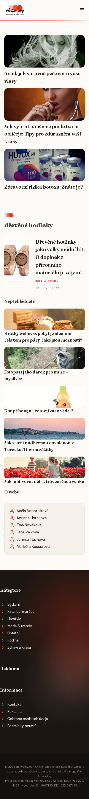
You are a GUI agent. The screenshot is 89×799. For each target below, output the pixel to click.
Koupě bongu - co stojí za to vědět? (38, 410)
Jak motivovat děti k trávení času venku (44, 481)
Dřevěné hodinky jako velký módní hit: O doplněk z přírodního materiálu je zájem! (60, 257)
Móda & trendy (47, 281)
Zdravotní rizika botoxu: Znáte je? (43, 187)
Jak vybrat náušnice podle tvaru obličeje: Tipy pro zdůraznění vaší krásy (42, 133)
